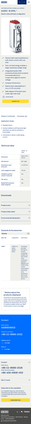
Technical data (22, 116)
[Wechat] (22, 412)
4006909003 (8, 327)
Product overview (8, 116)
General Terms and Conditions (8, 417)
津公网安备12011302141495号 (9, 420)
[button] (17, 412)
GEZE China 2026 (5, 415)
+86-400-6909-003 (12, 372)
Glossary (26, 417)
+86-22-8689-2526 (12, 367)
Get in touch (5, 380)
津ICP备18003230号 (9, 418)
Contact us (15, 101)
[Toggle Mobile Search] (19, 2)
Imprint (2, 418)
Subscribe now (16, 400)
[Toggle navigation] (28, 2)
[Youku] (26, 412)
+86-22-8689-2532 (11, 334)
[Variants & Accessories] (15, 234)
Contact (4, 362)
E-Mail (22, 306)
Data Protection (19, 417)
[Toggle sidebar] (24, 2)
